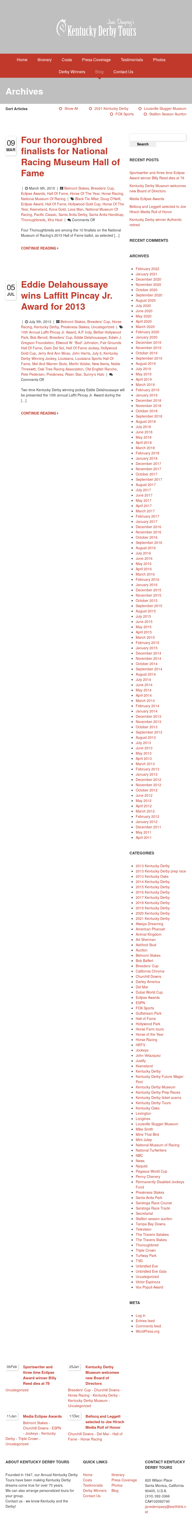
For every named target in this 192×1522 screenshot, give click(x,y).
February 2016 (147, 579)
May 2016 (144, 563)
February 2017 (147, 516)
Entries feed (145, 1320)
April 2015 (144, 631)
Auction (142, 949)
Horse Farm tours (150, 1028)
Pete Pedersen (32, 374)
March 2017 (145, 510)
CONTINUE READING (39, 248)
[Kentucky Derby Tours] (96, 28)
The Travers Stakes (151, 1239)
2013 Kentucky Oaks (152, 876)
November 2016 (148, 531)
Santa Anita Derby (72, 214)
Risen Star (73, 374)
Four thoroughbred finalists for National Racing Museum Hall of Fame (70, 156)
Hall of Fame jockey (82, 347)
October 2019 (147, 352)
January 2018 (147, 458)
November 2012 (148, 784)
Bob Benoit (39, 337)
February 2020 (147, 331)
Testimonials (132, 59)
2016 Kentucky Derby (153, 892)
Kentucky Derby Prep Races (158, 1092)
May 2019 (144, 373)
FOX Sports (125, 113)
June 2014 (144, 684)
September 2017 (149, 479)
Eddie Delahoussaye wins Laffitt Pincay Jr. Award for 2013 (66, 294)
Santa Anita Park (149, 1197)
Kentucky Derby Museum (156, 1086)
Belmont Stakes (76, 188)
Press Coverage (96, 59)
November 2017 (148, 468)
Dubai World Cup (149, 992)
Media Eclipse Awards (147, 198)
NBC (139, 1155)
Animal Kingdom (149, 934)
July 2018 (143, 426)
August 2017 (146, 484)
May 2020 (144, 315)
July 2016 (143, 552)
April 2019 (144, 379)
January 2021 (147, 273)
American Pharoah (150, 928)
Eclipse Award (32, 203)
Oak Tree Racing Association (61, 368)
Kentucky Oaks (148, 1107)
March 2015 (145, 637)
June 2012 (144, 795)
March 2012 (145, 811)
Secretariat (144, 1213)
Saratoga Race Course (154, 1202)
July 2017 (143, 489)
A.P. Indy (85, 332)
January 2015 (147, 647)
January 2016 (147, 584)
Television (144, 1229)
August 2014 (146, 674)
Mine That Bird (147, 1134)
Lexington (143, 1113)
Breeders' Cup (102, 188)
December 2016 (148, 526)
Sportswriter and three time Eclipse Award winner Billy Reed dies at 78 (157, 175)
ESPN (140, 1002)
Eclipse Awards (33, 193)
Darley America (148, 981)
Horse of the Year (85, 193)
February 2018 (147, 452)
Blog (99, 71)
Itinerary (45, 59)
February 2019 (147, 389)
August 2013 (146, 737)
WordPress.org (148, 1331)
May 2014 (144, 689)
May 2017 (144, 500)
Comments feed (148, 1325)
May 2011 (144, 832)
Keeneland (38, 209)
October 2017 (147, 473)
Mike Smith (144, 1129)
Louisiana (65, 358)
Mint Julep (144, 1139)
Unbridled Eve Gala (151, 1271)
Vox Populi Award (149, 1287)
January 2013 (147, 774)
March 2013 (145, 763)
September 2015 (149, 605)
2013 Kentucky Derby (153, 865)
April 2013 (144, 758)
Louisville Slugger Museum (165, 108)
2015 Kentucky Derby (153, 886)
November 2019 (148, 347)
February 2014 (147, 705)
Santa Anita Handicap (106, 214)
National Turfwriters (151, 1150)
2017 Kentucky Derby (153, 897)
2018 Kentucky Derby (153, 902)
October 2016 (147, 537)
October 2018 (147, 410)
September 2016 (149, 542)
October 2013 (147, 726)
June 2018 (144, 431)
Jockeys (142, 1050)
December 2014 (148, 653)
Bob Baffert (144, 960)
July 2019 (143, 368)
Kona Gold (57, 209)
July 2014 (143, 679)
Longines (143, 1118)
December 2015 (148, 589)
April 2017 (144, 505)
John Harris (81, 353)
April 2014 (144, 695)
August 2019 (146, 363)
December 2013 (148, 716)
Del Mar (142, 986)
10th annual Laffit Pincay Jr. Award (48, 332)
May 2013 (144, 753)
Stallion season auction (167, 113)
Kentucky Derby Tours (153, 1102)
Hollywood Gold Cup (84, 203)
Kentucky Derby (46, 326)
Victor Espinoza (148, 1281)
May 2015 (144, 626)
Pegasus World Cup (151, 1171)
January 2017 (147, 521)
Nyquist (142, 1165)
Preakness (54, 374)
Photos (159, 59)
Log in (141, 1315)
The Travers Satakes (152, 1234)
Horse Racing (112, 193)
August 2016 (146, 547)
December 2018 (148, 400)
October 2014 (147, 663)
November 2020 (148, 284)
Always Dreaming (149, 923)
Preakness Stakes (75, 326)
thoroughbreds (33, 219)
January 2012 (147, 821)
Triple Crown (146, 1250)
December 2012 (148, 779)
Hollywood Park (148, 1023)
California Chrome (150, 971)
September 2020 (149, 294)
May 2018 (144, 437)
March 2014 (145, 700)
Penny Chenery (148, 1176)
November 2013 (148, 721)
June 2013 (144, 747)
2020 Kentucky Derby (153, 913)
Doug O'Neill (110, 198)
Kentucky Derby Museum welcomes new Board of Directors (158, 188)
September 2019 (149, 358)
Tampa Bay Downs (151, 1223)
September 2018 (149, 416)
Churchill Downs (148, 976)
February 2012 (147, 816)
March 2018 (145, 447)
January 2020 (147, 337)
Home (22, 59)
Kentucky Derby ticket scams (158, 1097)
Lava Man (76, 209)
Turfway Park (146, 1255)
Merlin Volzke (79, 363)
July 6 (97, 353)
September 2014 (149, 668)
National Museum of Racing (43, 198)
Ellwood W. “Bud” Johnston (77, 342)
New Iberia (100, 363)
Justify (141, 1060)
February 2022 (147, 268)
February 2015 (147, 642)
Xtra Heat (55, 219)
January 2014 (147, 710)
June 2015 (144, 621)
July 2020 (143, 305)
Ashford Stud (146, 944)
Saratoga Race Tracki (153, 1208)
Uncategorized (102, 326)
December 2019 (148, 342)
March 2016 (145, 574)
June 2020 (144, 310)
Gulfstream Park (149, 1013)
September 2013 (149, 732)
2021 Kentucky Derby (111, 108)
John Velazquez (148, 1055)
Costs (67, 59)
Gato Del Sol (54, 347)
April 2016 (144, 568)
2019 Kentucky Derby (153, 907)
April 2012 (144, 805)
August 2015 (146, 610)
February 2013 (147, 768)
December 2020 (148, 279)
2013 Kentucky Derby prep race (161, 870)
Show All (71, 108)
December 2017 (148, 463)
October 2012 (147, 789)
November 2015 (148, 595)
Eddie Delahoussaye (90, 337)
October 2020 (147, 289)
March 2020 (145, 326)
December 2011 (148, 826)
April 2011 (144, 837)
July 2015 (143, 616)
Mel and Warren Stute (49, 363)
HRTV (140, 1044)
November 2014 (148, 658)
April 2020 (144, 321)
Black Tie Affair (86, 198)
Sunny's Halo (94, 374)
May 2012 (144, 800)
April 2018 (144, 442)
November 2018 (148, 405)
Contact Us (123, 71)
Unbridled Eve (147, 1265)
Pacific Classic (45, 214)
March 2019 (145, 384)
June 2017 (144, 495)
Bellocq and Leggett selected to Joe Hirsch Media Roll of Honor (158, 209)
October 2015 (147, 600)
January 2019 (147, 394)
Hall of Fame (57, 193)
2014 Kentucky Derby (153, 881)
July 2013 (143, 742)
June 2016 (144, 558)
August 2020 (146, 300)
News (140, 1160)
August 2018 (146, 421)
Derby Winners (72, 71)
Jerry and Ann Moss (54, 353)
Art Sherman (146, 939)
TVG (139, 1260)
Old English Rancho (101, 368)
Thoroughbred (147, 1244)
